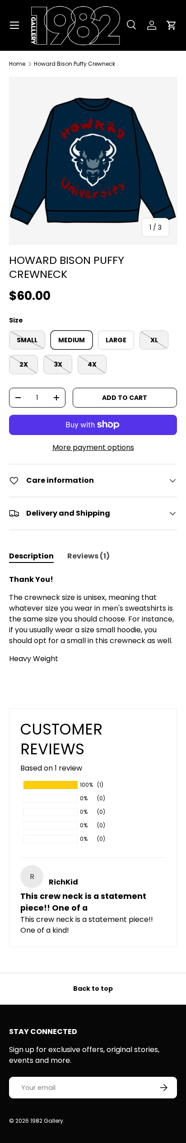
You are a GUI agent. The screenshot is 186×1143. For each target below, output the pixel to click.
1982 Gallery (46, 1121)
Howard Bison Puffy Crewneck (74, 64)
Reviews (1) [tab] (88, 556)
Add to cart (124, 397)
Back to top (93, 988)
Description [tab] (31, 556)
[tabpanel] (93, 619)
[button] (171, 25)
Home (17, 64)
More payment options (93, 447)
